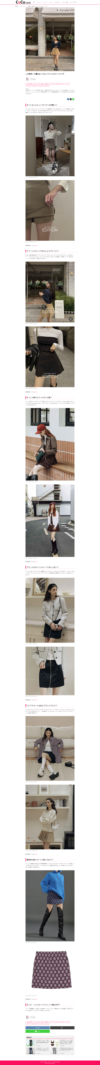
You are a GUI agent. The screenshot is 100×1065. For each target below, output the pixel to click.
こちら (35, 245)
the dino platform (51, 1063)
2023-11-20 (32, 78)
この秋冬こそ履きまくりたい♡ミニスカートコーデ (45, 74)
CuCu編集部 (32, 79)
